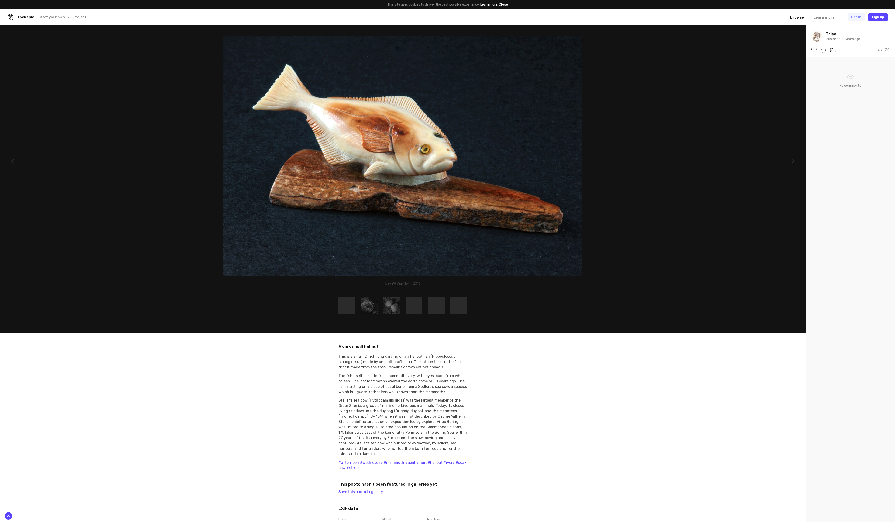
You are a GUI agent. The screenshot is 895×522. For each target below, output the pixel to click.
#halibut (435, 462)
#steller (353, 468)
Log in (856, 17)
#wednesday (371, 462)
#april (410, 462)
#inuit (421, 462)
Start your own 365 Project (62, 17)
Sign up (878, 17)
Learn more (488, 5)
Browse (797, 17)
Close (503, 5)
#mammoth (394, 462)
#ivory (449, 462)
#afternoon (348, 462)
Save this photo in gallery (360, 492)
